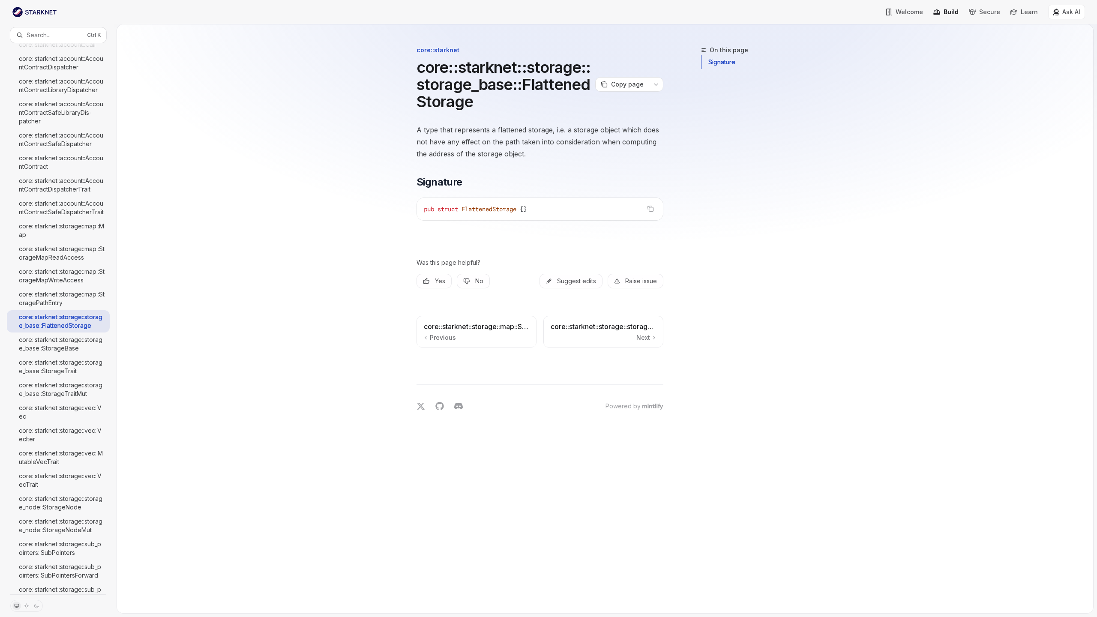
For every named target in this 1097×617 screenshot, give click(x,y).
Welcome (909, 11)
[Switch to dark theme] (36, 606)
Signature (721, 62)
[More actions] (656, 84)
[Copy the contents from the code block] (650, 208)
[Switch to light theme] (26, 606)
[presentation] (58, 318)
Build (951, 11)
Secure (989, 11)
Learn (1029, 11)
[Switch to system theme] (16, 606)
